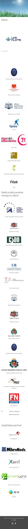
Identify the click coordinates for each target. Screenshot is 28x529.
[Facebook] (15, 523)
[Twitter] (12, 523)
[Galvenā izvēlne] (2, 2)
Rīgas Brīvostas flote (14, 414)
